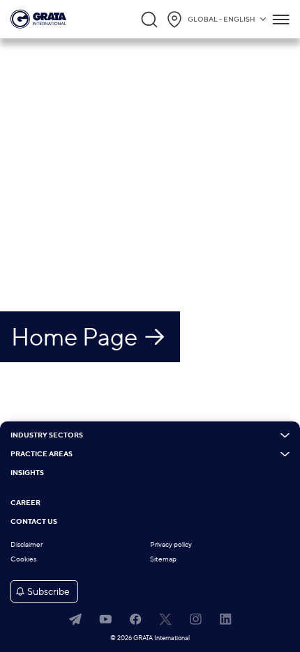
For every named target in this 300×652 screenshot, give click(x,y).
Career (25, 502)
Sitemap (163, 559)
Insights (27, 472)
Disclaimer (26, 544)
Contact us (33, 521)
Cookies (23, 559)
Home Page (74, 336)
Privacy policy (171, 544)
